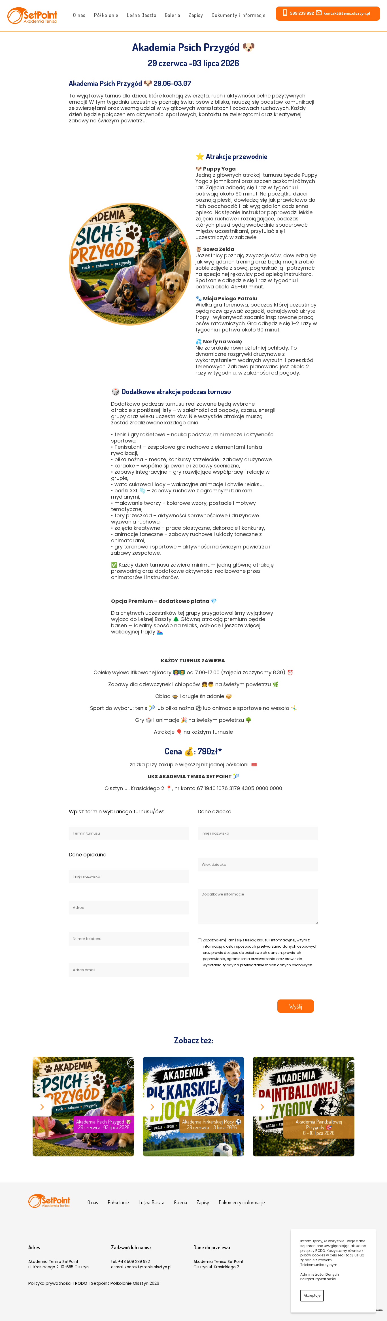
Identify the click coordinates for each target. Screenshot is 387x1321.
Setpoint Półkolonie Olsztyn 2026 (125, 1283)
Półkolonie (106, 15)
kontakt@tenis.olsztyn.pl (347, 13)
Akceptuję (312, 1295)
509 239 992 (302, 13)
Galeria (172, 15)
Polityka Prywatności (318, 1279)
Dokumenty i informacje (239, 15)
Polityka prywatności (49, 1283)
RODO (81, 1283)
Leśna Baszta (141, 15)
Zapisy (196, 15)
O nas (79, 15)
